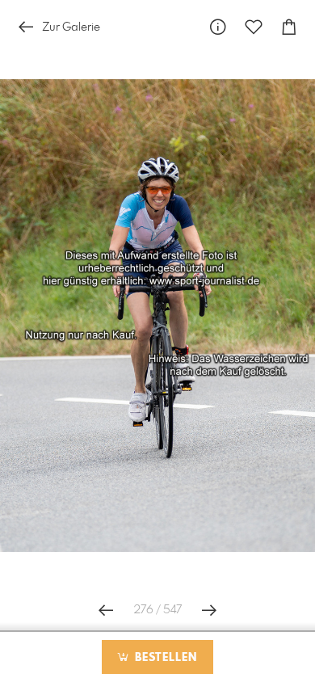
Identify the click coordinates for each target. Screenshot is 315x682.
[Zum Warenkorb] (289, 27)
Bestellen (164, 657)
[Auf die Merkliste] (253, 27)
